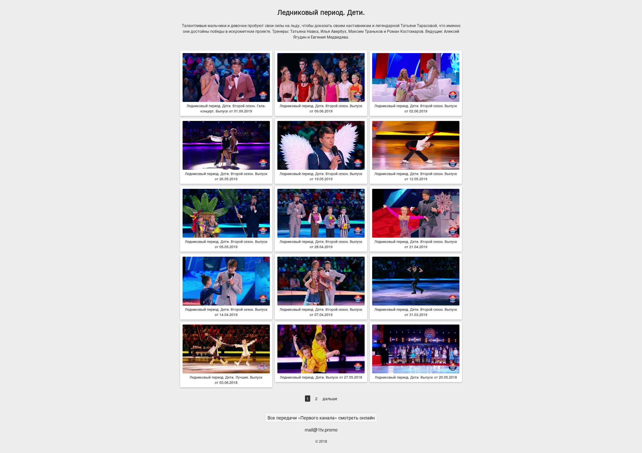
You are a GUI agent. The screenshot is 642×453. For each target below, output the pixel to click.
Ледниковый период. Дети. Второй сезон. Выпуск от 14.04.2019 (226, 312)
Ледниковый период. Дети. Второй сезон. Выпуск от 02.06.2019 (415, 108)
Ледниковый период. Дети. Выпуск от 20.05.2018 (416, 377)
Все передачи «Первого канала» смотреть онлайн (321, 417)
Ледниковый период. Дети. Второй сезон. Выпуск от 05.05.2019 (226, 244)
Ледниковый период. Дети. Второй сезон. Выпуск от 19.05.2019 (321, 176)
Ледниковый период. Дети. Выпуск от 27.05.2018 (321, 377)
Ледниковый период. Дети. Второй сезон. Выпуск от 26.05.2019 (226, 176)
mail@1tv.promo (321, 429)
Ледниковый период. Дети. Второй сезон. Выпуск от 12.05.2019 (415, 176)
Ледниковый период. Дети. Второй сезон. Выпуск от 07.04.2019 (321, 312)
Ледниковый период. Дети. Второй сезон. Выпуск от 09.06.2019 (321, 108)
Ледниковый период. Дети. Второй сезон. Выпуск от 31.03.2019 (415, 312)
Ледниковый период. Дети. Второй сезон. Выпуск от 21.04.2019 (415, 244)
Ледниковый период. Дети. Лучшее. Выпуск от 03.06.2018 (226, 379)
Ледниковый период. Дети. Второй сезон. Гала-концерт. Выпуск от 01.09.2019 (226, 108)
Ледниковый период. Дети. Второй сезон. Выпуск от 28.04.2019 (321, 244)
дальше (330, 398)
